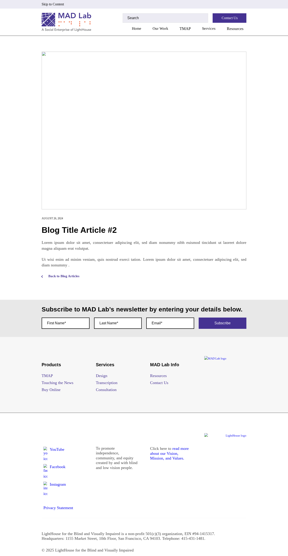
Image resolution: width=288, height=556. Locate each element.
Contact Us (159, 382)
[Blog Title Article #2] (144, 130)
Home (136, 28)
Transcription (106, 382)
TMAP (185, 28)
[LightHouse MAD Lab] (66, 22)
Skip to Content (53, 4)
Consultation (106, 389)
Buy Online (51, 389)
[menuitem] (136, 28)
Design (101, 375)
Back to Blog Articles (63, 276)
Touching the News (57, 382)
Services (209, 28)
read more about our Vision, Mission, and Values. (169, 453)
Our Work (160, 28)
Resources (235, 28)
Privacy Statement (58, 508)
